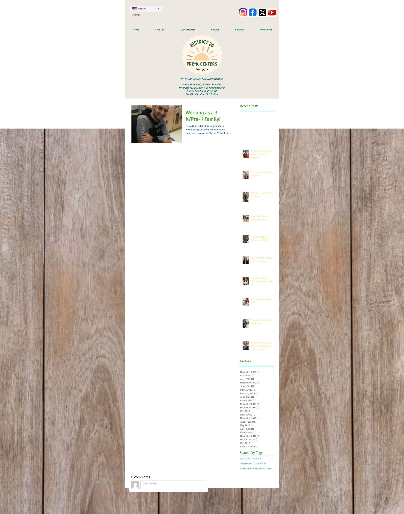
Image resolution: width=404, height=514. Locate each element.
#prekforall (261, 463)
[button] (159, 29)
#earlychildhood (247, 463)
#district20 (256, 458)
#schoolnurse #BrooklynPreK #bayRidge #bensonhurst (257, 468)
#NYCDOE (245, 458)
